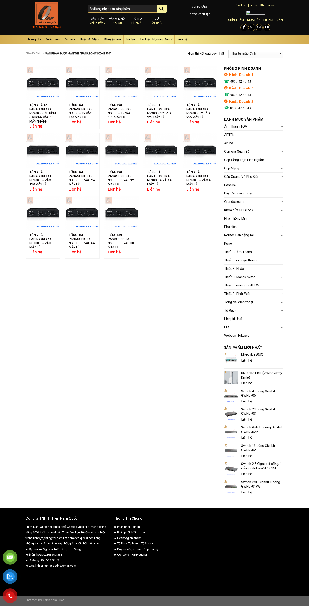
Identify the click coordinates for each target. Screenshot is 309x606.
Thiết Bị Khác (234, 269)
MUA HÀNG (255, 19)
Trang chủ (34, 39)
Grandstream (234, 202)
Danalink (230, 185)
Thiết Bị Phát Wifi (237, 294)
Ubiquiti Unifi (233, 319)
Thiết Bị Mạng (89, 39)
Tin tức (254, 5)
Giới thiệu (241, 5)
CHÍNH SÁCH (236, 19)
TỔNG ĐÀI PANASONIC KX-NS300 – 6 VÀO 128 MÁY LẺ (40, 178)
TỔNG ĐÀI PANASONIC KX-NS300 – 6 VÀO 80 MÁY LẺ (121, 241)
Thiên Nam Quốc (53, 600)
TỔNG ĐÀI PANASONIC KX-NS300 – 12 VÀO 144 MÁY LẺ (80, 111)
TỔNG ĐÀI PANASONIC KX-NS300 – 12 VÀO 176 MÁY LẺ (119, 111)
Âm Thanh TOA (235, 126)
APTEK (229, 135)
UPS (227, 327)
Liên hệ (181, 39)
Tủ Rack (230, 310)
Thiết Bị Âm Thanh (238, 252)
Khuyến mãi (267, 5)
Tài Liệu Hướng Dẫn (155, 39)
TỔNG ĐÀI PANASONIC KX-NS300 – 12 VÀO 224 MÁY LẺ (159, 111)
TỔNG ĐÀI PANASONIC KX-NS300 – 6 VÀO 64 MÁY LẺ (82, 241)
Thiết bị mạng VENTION (241, 285)
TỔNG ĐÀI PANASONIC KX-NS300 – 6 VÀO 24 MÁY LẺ (82, 178)
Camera (69, 39)
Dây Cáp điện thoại (238, 193)
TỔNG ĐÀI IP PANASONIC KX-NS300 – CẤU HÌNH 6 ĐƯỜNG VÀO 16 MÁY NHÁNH (42, 113)
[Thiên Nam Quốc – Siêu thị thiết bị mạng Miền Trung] (53, 17)
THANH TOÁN (274, 19)
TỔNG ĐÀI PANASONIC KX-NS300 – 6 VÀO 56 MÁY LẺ (42, 241)
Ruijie (228, 243)
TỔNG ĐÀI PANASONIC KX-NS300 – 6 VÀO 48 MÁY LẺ (199, 178)
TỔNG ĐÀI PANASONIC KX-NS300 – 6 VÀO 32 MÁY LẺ (121, 178)
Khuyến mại (112, 39)
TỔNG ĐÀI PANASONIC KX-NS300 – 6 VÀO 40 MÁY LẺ (160, 178)
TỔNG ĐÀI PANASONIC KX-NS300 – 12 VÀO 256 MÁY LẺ (198, 111)
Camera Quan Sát (237, 151)
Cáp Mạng (231, 168)
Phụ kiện (230, 227)
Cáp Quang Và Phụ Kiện (241, 177)
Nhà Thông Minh (236, 218)
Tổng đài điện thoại (238, 302)
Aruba (228, 143)
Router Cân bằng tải (239, 235)
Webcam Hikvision (237, 336)
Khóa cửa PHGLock (238, 210)
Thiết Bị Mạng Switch (239, 277)
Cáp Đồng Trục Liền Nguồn (244, 160)
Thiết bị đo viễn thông (240, 260)
